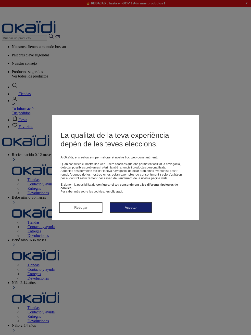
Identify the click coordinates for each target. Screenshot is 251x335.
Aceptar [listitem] (131, 207)
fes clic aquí (113, 191)
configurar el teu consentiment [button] (118, 184)
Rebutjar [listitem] (81, 207)
